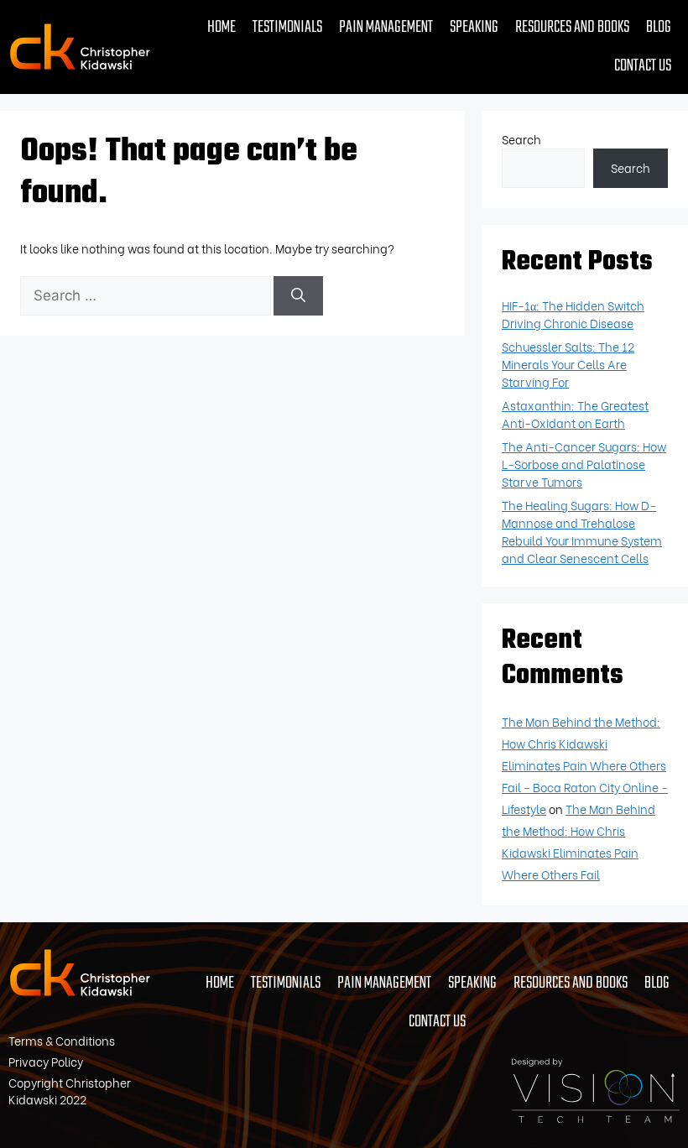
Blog (658, 27)
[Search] (298, 296)
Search (521, 139)
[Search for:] (147, 295)
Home (221, 27)
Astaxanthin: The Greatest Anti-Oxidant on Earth (575, 413)
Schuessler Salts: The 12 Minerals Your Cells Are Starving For (568, 363)
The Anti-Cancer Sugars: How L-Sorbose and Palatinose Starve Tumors (584, 463)
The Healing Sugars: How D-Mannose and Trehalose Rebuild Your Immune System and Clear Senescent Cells (582, 531)
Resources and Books (572, 27)
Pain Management (386, 27)
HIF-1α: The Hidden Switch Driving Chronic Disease (573, 313)
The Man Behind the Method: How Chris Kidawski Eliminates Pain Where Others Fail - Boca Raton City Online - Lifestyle (585, 764)
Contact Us (642, 66)
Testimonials (287, 27)
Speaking (474, 27)
